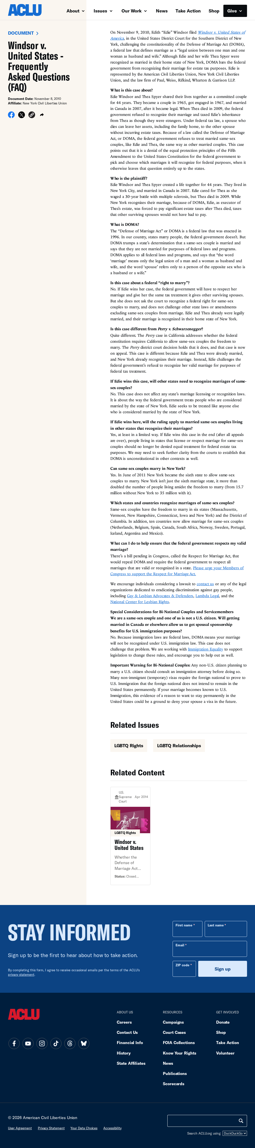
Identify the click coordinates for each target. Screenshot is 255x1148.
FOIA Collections (179, 1042)
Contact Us (127, 1032)
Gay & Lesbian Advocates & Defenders (160, 595)
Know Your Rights (179, 1053)
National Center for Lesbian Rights (139, 601)
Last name (216, 925)
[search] (241, 1121)
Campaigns (173, 1022)
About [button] (73, 10)
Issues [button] (101, 10)
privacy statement (21, 975)
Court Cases (174, 1032)
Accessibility (112, 1128)
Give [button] (232, 10)
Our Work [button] (132, 10)
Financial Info (130, 1042)
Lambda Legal (207, 595)
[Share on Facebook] (11, 116)
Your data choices (83, 1128)
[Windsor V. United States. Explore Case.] (130, 836)
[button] (31, 115)
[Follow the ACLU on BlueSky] (84, 1044)
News (162, 10)
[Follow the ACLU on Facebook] (14, 1044)
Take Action (188, 10)
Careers (124, 1022)
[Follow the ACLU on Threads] (70, 1044)
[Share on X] (21, 116)
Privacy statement (51, 1128)
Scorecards (173, 1083)
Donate (223, 1022)
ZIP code (182, 965)
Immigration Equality (205, 649)
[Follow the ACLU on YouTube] (28, 1044)
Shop (214, 10)
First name (184, 925)
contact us (205, 583)
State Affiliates (131, 1063)
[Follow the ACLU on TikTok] (56, 1044)
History (123, 1053)
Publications (175, 1073)
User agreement (20, 1128)
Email (180, 945)
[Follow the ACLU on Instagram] (42, 1044)
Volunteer (225, 1053)
